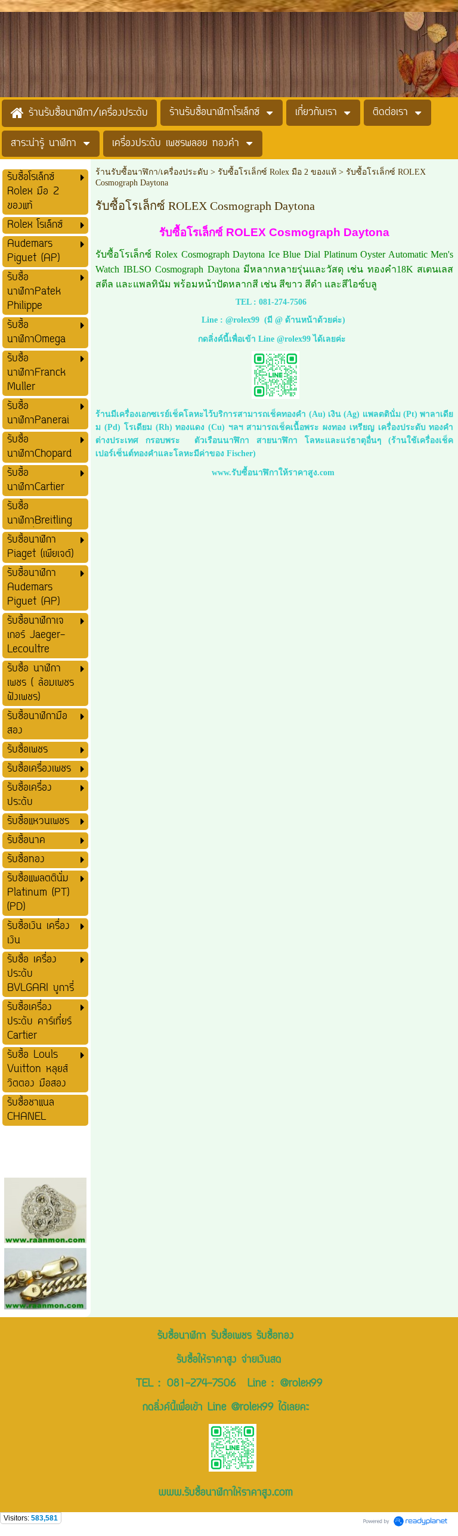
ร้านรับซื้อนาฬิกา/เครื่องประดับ (151, 172)
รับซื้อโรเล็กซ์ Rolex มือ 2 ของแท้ (277, 172)
